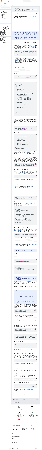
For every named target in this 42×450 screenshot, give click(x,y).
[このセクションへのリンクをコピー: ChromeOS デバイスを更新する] (28, 227)
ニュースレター (32, 428)
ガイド (4, 5)
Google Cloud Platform (15, 442)
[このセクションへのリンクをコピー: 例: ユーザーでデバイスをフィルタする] (29, 67)
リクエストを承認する (33, 46)
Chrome (13, 439)
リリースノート (14, 430)
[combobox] (27, 1)
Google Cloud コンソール (24, 429)
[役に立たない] (36, 13)
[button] (5, 15)
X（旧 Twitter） (33, 429)
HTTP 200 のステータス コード (31, 203)
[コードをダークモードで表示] (35, 50)
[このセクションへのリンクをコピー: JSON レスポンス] (19, 81)
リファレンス (8, 5)
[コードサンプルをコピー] (36, 50)
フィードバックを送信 (33, 16)
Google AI (13, 443)
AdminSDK (18, 37)
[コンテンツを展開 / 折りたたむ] (19, 20)
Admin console (4, 3)
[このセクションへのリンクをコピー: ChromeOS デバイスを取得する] (28, 169)
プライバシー (17, 448)
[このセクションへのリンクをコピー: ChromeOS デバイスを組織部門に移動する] (33, 353)
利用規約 (13, 433)
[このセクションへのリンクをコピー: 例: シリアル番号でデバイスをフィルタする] (30, 118)
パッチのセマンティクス (23, 250)
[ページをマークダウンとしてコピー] (24, 18)
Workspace (8, 1)
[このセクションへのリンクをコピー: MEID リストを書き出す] (23, 156)
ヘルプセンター (34, 301)
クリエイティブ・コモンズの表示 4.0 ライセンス (29, 399)
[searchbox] (5, 7)
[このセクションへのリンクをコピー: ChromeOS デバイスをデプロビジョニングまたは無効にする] (18, 288)
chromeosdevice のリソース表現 (24, 153)
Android (13, 438)
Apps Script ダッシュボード (24, 428)
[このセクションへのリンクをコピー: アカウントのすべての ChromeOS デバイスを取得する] (15, 43)
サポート (13, 5)
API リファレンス (31, 320)
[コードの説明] (34, 50)
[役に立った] (35, 13)
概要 (1, 5)
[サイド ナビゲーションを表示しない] (10, 448)
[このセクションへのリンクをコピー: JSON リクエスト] (19, 73)
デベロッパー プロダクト (15, 429)
